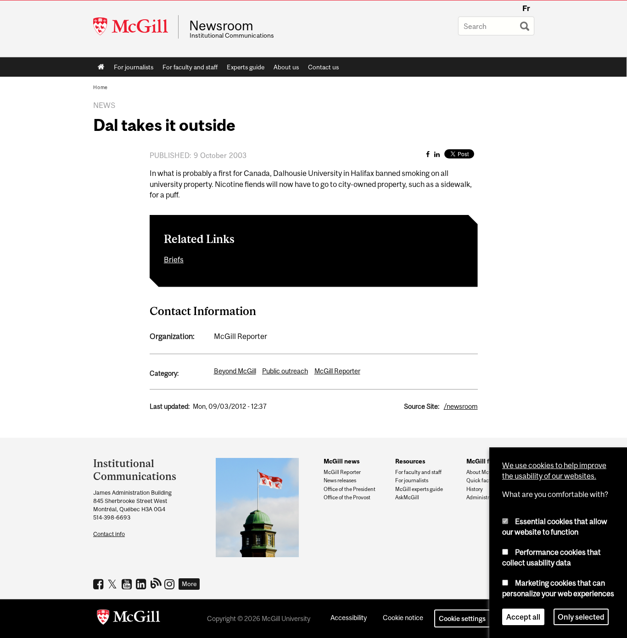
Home (101, 67)
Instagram (170, 583)
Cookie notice (403, 617)
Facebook (99, 583)
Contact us (323, 67)
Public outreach (285, 371)
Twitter (113, 583)
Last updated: (170, 406)
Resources (410, 461)
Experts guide (245, 67)
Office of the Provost (347, 497)
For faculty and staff (190, 67)
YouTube (128, 583)
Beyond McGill (235, 371)
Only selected (581, 617)
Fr (526, 8)
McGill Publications (156, 582)
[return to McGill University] (128, 618)
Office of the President (349, 489)
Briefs (174, 259)
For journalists (133, 67)
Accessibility (348, 617)
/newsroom (461, 406)
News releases (340, 480)
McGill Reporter (337, 371)
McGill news (341, 461)
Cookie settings (462, 618)
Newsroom (221, 26)
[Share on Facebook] (428, 154)
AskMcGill (407, 497)
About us (286, 67)
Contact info (109, 534)
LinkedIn (142, 583)
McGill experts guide (419, 489)
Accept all (523, 617)
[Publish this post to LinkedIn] (437, 154)
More (189, 583)
